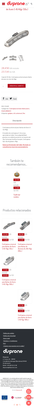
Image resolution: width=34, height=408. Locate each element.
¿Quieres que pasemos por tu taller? (13, 346)
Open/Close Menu (3, 3)
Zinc (23, 113)
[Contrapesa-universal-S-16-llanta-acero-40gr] (4, 58)
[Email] (28, 397)
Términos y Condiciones (10, 341)
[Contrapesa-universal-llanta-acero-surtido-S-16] (21, 58)
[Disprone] (16, 4)
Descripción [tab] (17, 121)
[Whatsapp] (28, 391)
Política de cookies (8, 333)
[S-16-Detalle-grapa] (12, 58)
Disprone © (19, 390)
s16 (14, 113)
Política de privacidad (9, 336)
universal (19, 113)
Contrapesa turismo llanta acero (19, 108)
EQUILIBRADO (6, 111)
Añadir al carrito (17, 86)
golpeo (10, 113)
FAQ (4, 343)
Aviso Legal (6, 338)
